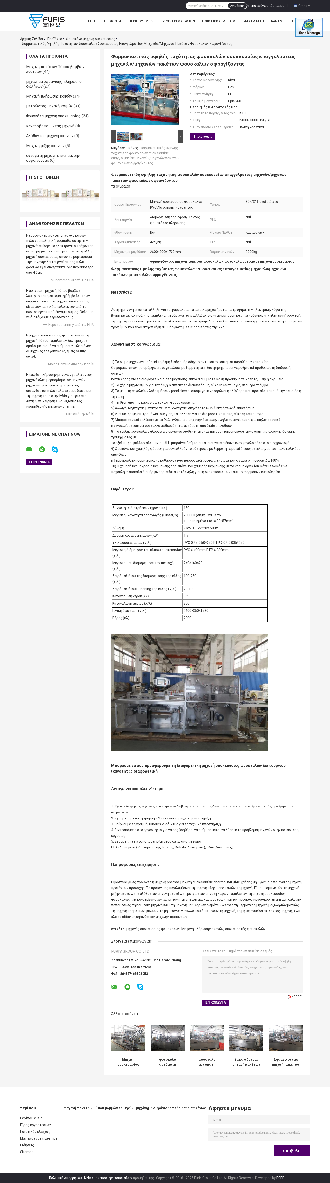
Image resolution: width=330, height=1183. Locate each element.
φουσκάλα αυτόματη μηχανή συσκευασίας (168, 1062)
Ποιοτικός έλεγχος (219, 21)
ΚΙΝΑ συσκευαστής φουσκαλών (108, 1178)
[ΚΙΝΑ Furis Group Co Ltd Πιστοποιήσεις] (40, 194)
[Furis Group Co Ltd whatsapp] (45, 449)
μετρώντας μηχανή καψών (49, 106)
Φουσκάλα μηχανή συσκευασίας (90, 39)
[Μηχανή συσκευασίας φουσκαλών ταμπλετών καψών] (128, 1038)
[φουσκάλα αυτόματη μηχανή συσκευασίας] (168, 1038)
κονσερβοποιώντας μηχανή (50, 126)
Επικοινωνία (202, 136)
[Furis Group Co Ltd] (46, 21)
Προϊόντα (112, 21)
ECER (280, 1178)
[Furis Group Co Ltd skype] (58, 449)
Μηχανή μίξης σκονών (45, 145)
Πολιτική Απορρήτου (65, 1178)
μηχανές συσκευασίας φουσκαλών (153, 929)
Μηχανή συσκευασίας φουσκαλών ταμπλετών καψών (128, 1062)
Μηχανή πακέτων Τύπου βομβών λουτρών (99, 1108)
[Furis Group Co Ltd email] (32, 449)
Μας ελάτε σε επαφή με (264, 21)
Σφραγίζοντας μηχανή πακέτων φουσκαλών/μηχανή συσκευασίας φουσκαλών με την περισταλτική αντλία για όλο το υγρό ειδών (285, 1062)
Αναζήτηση (237, 5)
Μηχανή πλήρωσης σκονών (202, 929)
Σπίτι (92, 21)
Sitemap (27, 1152)
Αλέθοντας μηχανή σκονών (49, 135)
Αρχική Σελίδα (31, 39)
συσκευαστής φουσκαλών (245, 929)
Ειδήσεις (27, 1145)
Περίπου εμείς (141, 21)
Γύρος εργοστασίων (178, 21)
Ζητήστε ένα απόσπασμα (265, 5)
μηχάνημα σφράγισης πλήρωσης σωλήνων (171, 1108)
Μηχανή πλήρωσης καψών (49, 96)
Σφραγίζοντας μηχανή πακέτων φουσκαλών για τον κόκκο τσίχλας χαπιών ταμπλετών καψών (246, 1062)
